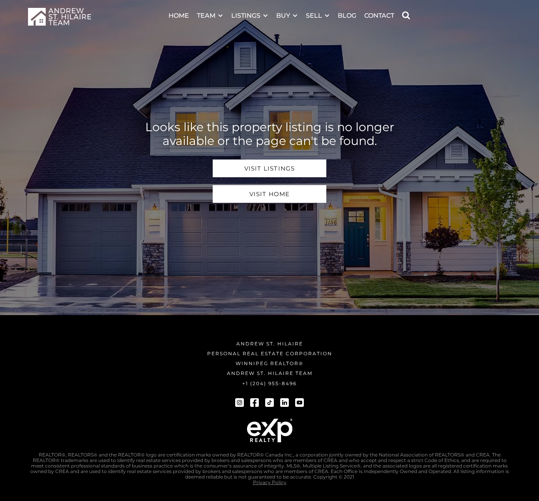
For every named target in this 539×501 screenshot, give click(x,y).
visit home (269, 194)
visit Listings (269, 168)
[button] (210, 10)
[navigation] (59, 17)
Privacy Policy (269, 482)
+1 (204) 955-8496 (269, 383)
